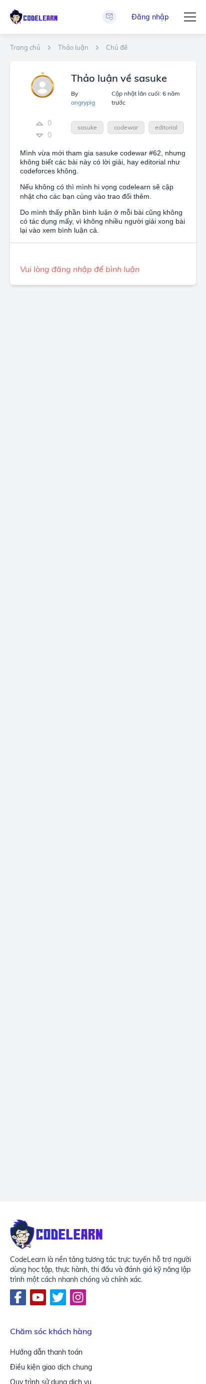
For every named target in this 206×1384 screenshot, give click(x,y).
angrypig (83, 102)
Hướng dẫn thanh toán (46, 1352)
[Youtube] (38, 1297)
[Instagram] (78, 1297)
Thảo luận (73, 47)
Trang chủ (25, 47)
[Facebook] (18, 1297)
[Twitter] (58, 1297)
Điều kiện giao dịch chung (51, 1367)
